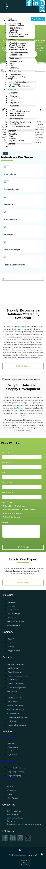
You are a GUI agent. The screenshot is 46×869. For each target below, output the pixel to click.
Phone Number (7, 482)
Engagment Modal (16, 141)
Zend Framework (17, 115)
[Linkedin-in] (36, 3)
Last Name (6, 462)
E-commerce (14, 93)
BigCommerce (16, 103)
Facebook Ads (16, 61)
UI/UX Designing (16, 119)
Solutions (12, 90)
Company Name (7, 492)
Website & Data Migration (19, 86)
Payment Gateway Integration (16, 78)
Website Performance (18, 49)
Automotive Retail (16, 36)
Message (5, 522)
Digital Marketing (16, 58)
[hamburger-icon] (4, 18)
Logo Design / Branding (20, 126)
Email (4, 472)
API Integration (15, 71)
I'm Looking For (8, 502)
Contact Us (10, 145)
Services (11, 40)
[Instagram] (42, 3)
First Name (6, 452)
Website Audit (16, 55)
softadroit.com (19, 855)
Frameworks (14, 106)
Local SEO (14, 68)
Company (12, 131)
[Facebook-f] (29, 3)
